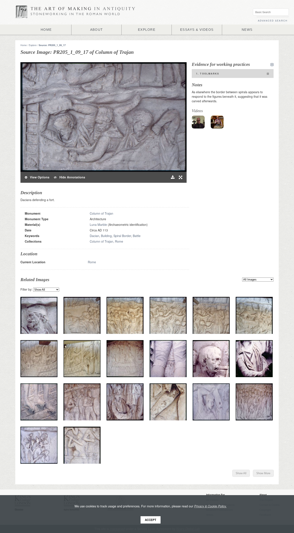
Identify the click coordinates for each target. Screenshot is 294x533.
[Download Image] (173, 177)
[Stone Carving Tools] (217, 122)
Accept (150, 520)
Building (106, 236)
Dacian (94, 236)
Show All (241, 473)
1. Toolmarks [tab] (207, 73)
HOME (46, 29)
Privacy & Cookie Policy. (210, 506)
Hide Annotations (71, 177)
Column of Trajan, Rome (106, 241)
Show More (263, 473)
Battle (137, 236)
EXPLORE (146, 29)
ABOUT (96, 29)
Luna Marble (98, 224)
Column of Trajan (101, 213)
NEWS (247, 29)
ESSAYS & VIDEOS (197, 29)
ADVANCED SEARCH (273, 20)
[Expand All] (272, 64)
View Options (38, 177)
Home (23, 45)
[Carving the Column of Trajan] (198, 122)
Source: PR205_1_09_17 (52, 45)
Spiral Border (122, 236)
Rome (92, 262)
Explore (33, 45)
